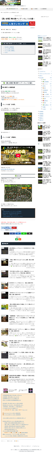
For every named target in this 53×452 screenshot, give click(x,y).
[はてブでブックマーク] (18, 233)
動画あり (15, 29)
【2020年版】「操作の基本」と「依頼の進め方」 (13, 406)
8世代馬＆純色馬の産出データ (11, 429)
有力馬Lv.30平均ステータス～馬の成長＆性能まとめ (13, 421)
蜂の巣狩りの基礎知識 (9, 47)
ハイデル (14, 432)
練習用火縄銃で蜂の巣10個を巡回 (8, 169)
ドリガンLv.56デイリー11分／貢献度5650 (12, 414)
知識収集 (41, 113)
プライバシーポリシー (26, 446)
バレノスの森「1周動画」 (10, 50)
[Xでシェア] (6, 233)
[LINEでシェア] (24, 233)
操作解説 (41, 111)
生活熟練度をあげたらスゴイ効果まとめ (11, 398)
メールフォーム (35, 446)
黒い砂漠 (9, 29)
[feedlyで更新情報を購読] (16, 239)
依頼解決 (41, 115)
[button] (29, 233)
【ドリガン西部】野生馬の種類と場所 (10, 431)
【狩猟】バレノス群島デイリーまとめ (10, 214)
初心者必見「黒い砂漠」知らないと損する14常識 (13, 403)
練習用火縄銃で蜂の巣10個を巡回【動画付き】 (12, 213)
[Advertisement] (18, 67)
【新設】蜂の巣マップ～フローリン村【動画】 (12, 211)
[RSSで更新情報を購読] (19, 239)
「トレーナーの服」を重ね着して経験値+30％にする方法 (16, 435)
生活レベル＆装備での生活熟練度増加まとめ (12, 400)
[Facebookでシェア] (12, 233)
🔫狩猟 (4, 29)
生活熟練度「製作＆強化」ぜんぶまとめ (11, 396)
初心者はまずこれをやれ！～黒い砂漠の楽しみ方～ (13, 405)
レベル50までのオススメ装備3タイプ (10, 408)
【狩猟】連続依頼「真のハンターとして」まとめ (12, 216)
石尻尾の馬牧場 (24, 432)
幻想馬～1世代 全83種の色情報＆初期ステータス (14, 422)
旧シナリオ (25, 409)
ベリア (18, 432)
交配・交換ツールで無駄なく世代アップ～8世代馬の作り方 (16, 424)
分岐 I (13, 409)
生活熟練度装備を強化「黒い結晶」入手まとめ (12, 395)
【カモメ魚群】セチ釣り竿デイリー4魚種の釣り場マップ (14, 418)
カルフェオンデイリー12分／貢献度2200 (12, 413)
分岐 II (16, 409)
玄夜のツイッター (41, 35)
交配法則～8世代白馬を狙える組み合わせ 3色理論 (15, 426)
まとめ (6, 52)
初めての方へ (17, 446)
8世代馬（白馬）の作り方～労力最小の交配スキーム (15, 427)
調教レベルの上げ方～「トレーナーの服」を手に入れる (14, 434)
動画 (3, 99)
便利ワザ (41, 120)
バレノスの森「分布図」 (10, 48)
